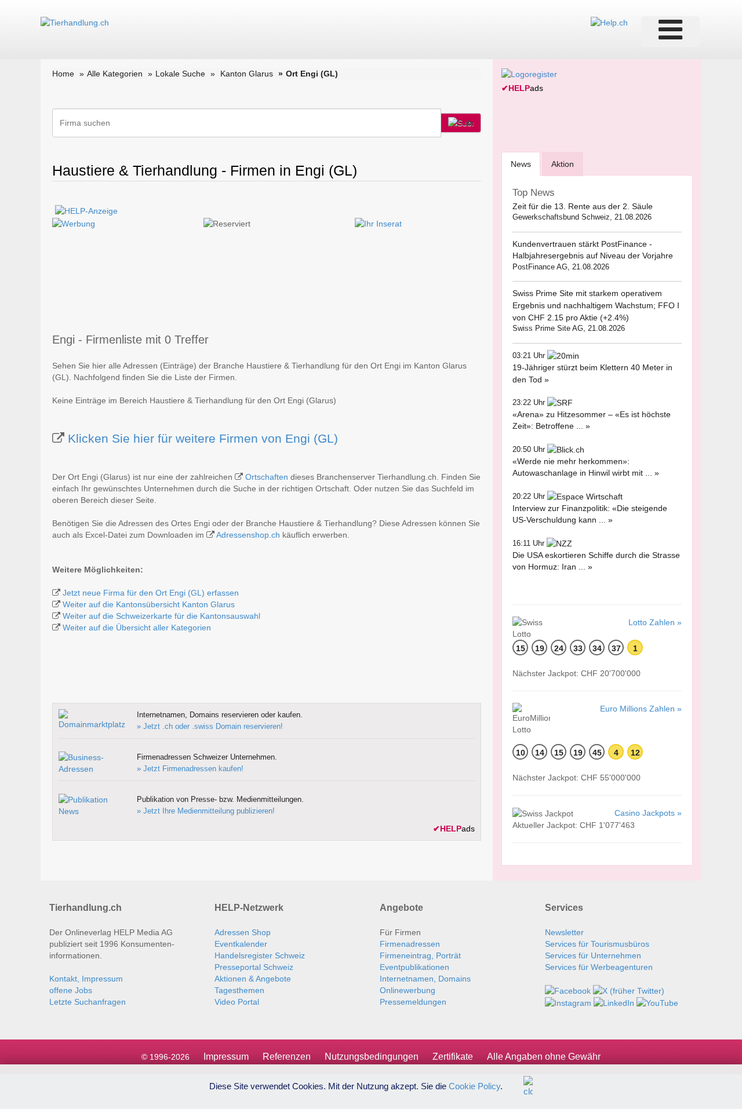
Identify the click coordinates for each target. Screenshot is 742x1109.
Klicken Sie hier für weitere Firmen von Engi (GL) (203, 438)
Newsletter (564, 932)
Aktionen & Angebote (252, 978)
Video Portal (236, 1001)
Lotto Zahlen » (655, 622)
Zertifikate (452, 1056)
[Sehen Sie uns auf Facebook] (568, 990)
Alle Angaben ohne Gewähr (544, 1056)
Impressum (226, 1056)
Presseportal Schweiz (253, 967)
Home (63, 73)
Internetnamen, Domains (425, 978)
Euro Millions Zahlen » (641, 708)
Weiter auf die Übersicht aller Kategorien (137, 627)
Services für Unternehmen (593, 955)
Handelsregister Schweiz (259, 955)
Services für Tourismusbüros (597, 944)
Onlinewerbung (407, 990)
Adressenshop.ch (248, 534)
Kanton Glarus (246, 73)
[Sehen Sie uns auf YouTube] (657, 1002)
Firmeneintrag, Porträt (420, 955)
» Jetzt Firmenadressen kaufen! (190, 768)
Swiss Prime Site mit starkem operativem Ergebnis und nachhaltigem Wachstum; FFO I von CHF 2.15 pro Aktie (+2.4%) (595, 305)
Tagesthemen (239, 990)
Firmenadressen (410, 944)
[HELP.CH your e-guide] (609, 22)
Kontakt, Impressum (86, 978)
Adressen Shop (242, 932)
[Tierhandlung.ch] (75, 22)
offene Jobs (70, 990)
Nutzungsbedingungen (372, 1056)
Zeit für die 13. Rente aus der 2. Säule (582, 206)
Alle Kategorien (115, 73)
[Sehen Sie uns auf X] (628, 990)
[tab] (520, 164)
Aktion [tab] (562, 164)
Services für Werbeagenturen (599, 967)
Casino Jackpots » (648, 813)
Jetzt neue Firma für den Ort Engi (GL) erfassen (151, 592)
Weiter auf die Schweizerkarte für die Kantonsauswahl (161, 616)
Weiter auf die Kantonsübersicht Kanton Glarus (149, 604)
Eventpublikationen (414, 967)
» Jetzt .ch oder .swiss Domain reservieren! (210, 726)
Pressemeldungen (413, 1001)
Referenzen (287, 1056)
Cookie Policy (474, 1085)
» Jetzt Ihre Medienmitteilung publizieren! (206, 811)
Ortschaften (266, 476)
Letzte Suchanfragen (87, 1001)
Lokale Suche (180, 73)
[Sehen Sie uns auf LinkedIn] (614, 1002)
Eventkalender (240, 944)
